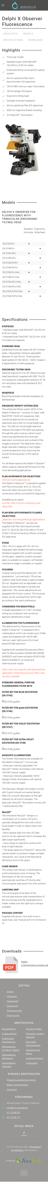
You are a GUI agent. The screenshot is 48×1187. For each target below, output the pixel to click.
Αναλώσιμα (31, 1063)
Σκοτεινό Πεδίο (34, 1029)
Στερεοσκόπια (9, 1033)
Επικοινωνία (13, 1015)
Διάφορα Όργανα (34, 1058)
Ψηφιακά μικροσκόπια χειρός (21, 1080)
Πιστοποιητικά (14, 1010)
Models (28, 33)
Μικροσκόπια (8, 1029)
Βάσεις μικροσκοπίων (17, 1084)
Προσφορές (13, 1001)
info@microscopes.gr (17, 1107)
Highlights (10, 33)
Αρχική (10, 991)
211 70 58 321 (13, 1112)
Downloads (35, 40)
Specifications (13, 40)
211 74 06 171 (13, 1117)
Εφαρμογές (12, 1006)
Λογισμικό (12, 1089)
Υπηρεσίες (12, 996)
